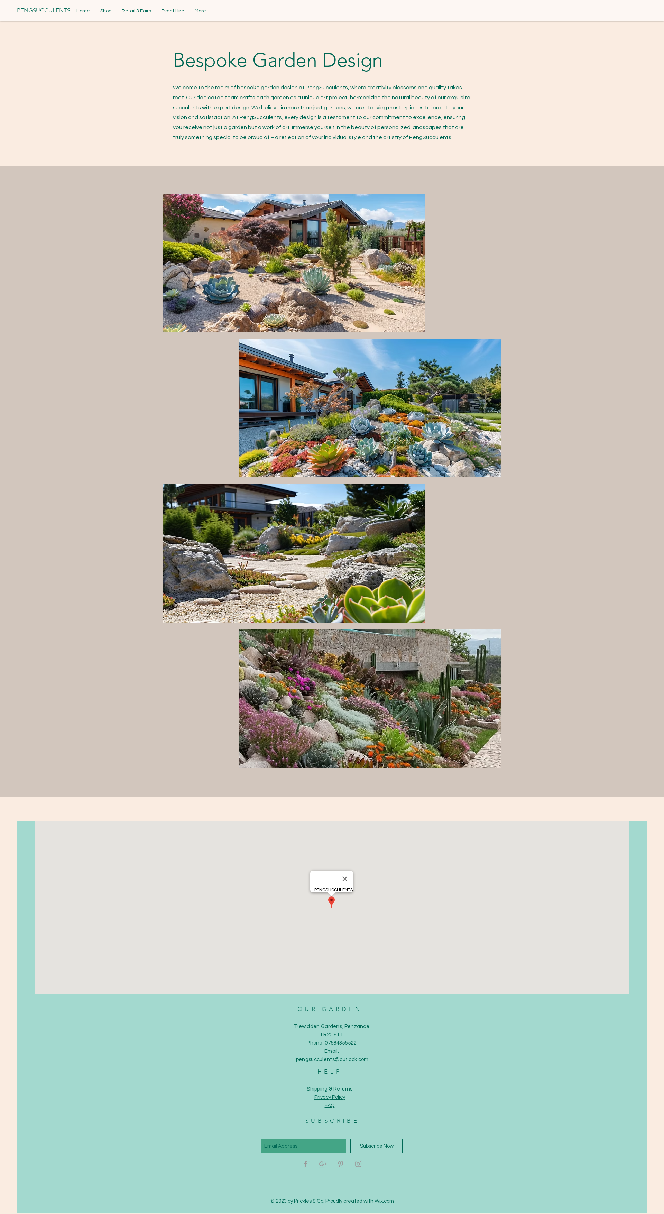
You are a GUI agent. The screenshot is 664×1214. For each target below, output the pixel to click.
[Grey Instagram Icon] (358, 1164)
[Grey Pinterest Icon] (340, 1164)
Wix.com (384, 1201)
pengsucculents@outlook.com (332, 1059)
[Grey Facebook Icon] (305, 1164)
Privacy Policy (329, 1097)
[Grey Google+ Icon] (323, 1164)
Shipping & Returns (329, 1089)
